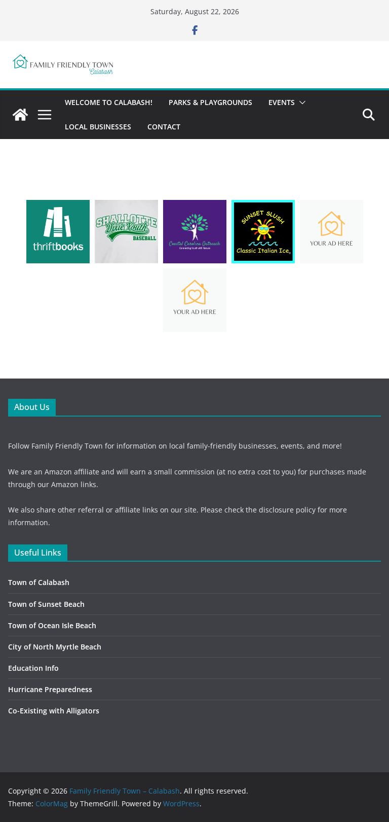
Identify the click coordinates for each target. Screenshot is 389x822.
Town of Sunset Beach (46, 604)
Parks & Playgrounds (210, 102)
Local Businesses (98, 126)
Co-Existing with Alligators (53, 710)
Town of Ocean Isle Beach (52, 625)
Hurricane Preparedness (50, 689)
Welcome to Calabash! (108, 102)
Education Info (33, 668)
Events (281, 102)
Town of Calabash (38, 582)
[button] (300, 102)
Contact (163, 126)
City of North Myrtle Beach (54, 647)
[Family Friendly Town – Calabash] (20, 114)
